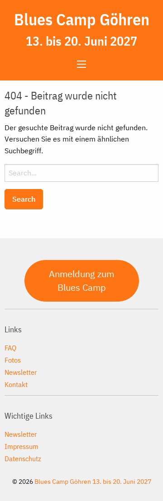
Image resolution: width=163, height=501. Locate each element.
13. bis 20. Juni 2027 (81, 41)
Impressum (21, 446)
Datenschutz (23, 458)
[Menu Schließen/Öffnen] (81, 64)
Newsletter (21, 372)
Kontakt (16, 384)
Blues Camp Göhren (81, 19)
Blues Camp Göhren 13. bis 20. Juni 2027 (92, 481)
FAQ (10, 347)
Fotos (13, 359)
